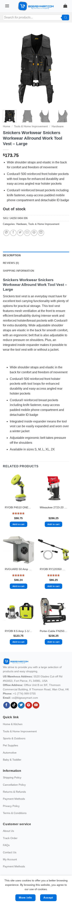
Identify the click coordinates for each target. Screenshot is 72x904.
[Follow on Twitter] (21, 705)
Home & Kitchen (12, 724)
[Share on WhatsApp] (6, 233)
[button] (7, 6)
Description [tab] (12, 255)
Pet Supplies (10, 745)
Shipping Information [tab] (18, 270)
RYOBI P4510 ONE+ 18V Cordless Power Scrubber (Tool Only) (18, 507)
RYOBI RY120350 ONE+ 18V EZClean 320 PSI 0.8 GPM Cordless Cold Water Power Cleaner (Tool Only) (53, 569)
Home (6, 126)
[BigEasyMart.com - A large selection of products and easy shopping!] (36, 6)
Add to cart (18, 524)
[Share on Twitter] (20, 233)
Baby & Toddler (12, 759)
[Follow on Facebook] (6, 705)
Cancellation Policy (14, 784)
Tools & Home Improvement (31, 126)
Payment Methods (14, 798)
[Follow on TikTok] (14, 705)
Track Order (10, 838)
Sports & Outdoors (14, 738)
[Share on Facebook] (13, 233)
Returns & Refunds (14, 791)
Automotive (10, 752)
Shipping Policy (12, 777)
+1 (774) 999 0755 (24, 693)
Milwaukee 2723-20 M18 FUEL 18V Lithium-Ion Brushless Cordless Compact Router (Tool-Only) (53, 507)
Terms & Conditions (14, 813)
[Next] (63, 68)
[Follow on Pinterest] (28, 705)
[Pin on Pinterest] (34, 233)
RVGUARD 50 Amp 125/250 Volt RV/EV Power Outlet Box (18, 569)
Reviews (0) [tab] (11, 263)
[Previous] (9, 68)
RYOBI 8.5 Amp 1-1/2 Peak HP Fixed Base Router (18, 631)
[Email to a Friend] (27, 233)
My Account (10, 859)
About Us (8, 830)
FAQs (6, 845)
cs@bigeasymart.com (25, 697)
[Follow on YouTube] (36, 705)
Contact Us (9, 852)
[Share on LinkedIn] (41, 233)
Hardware (58, 126)
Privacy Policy (11, 806)
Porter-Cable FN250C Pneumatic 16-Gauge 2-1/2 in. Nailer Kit (53, 631)
